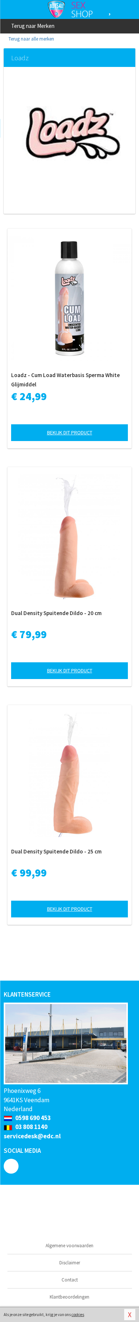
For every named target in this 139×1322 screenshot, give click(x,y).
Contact (70, 1280)
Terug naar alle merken (30, 39)
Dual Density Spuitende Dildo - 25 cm (56, 851)
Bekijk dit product (69, 432)
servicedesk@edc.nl (32, 1136)
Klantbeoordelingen (69, 1297)
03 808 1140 (30, 1127)
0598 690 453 (32, 1118)
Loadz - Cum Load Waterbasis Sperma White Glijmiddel (65, 379)
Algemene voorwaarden (69, 1245)
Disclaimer (69, 1263)
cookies (78, 1314)
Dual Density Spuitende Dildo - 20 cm (56, 613)
